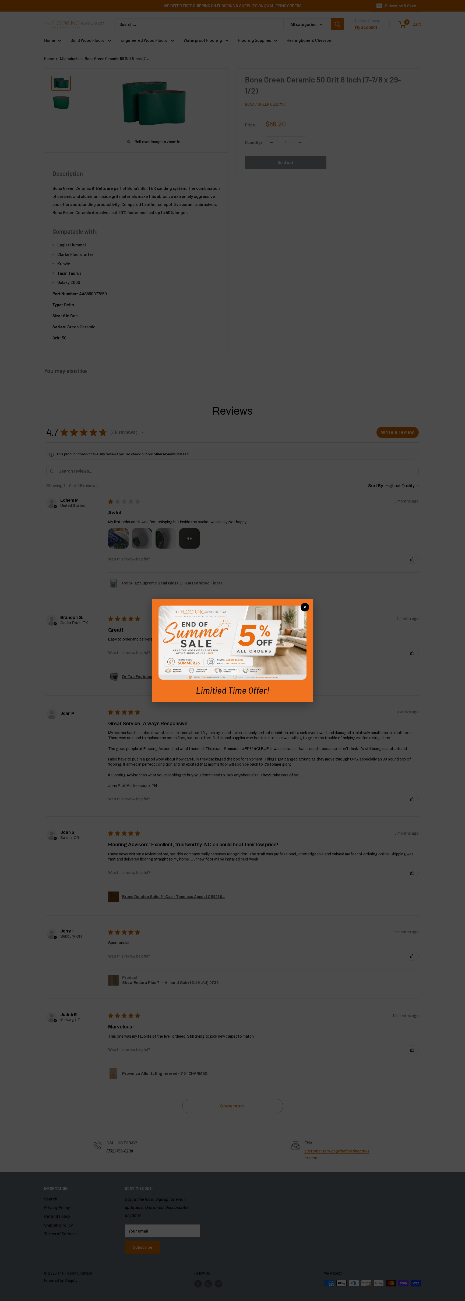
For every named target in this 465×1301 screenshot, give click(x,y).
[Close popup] (305, 607)
